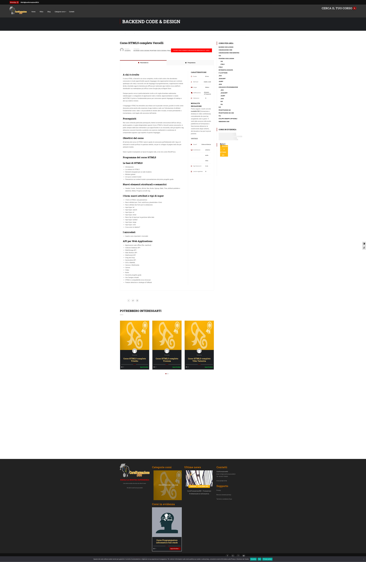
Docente (127, 49)
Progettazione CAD (225, 110)
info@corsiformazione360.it (30, 2)
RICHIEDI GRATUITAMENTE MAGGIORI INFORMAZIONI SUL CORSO (191, 50)
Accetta (253, 559)
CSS (220, 55)
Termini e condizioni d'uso (224, 499)
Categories (136, 49)
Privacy (218, 490)
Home (33, 12)
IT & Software (223, 73)
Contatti (71, 12)
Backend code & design (141, 50)
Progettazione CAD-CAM (226, 113)
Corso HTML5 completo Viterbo (134, 359)
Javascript (222, 78)
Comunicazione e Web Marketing (229, 53)
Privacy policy (267, 559)
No (259, 559)
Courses (130, 33)
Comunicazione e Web (225, 50)
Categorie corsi (60, 12)
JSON (220, 84)
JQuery (221, 81)
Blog (49, 12)
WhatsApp (13, 2)
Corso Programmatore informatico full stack (167, 541)
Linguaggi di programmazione (228, 87)
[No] (364, 559)
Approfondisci (134, 335)
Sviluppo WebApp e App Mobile (228, 118)
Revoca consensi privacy (223, 494)
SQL (222, 104)
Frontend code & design (158, 50)
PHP (222, 101)
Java (220, 75)
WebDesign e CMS (224, 121)
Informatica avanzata (226, 70)
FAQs (41, 12)
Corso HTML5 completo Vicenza (167, 359)
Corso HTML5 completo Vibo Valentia (199, 359)
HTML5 (169, 50)
